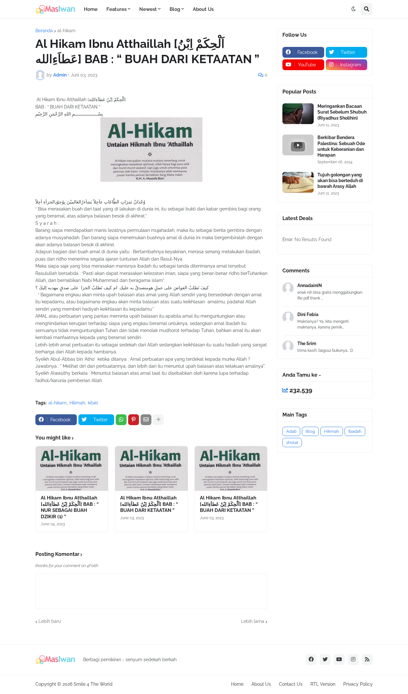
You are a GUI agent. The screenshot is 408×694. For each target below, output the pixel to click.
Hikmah (77, 402)
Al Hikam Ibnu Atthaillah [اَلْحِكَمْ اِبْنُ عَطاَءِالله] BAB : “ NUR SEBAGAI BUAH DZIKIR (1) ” (70, 507)
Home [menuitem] (91, 9)
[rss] (367, 659)
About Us (261, 684)
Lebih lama (252, 621)
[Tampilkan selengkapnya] (158, 419)
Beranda (44, 30)
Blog (310, 431)
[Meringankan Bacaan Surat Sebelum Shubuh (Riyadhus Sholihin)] (298, 113)
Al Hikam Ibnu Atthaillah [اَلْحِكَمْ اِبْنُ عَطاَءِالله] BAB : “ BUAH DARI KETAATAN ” (149, 504)
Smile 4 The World (93, 684)
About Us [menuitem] (203, 9)
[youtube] (339, 659)
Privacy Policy (358, 684)
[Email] (146, 419)
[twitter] (325, 659)
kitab (93, 402)
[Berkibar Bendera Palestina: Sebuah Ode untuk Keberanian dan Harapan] (298, 145)
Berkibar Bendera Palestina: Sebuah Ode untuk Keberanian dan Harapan (341, 146)
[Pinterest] (133, 419)
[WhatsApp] (121, 419)
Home (237, 684)
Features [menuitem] (116, 9)
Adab (291, 431)
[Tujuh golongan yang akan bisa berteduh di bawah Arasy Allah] (298, 182)
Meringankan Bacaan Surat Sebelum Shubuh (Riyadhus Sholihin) (342, 112)
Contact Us (290, 684)
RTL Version (322, 684)
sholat (292, 442)
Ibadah (354, 431)
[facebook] (311, 659)
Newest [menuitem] (148, 9)
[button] (353, 9)
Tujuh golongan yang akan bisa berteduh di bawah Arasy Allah (340, 180)
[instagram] (353, 659)
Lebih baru (50, 621)
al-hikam (66, 30)
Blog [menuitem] (175, 9)
